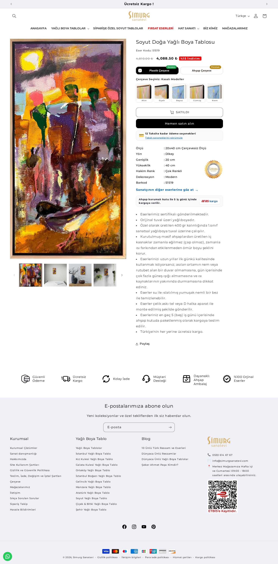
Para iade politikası (157, 557)
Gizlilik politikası (107, 557)
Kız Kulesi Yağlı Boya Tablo (94, 459)
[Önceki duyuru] (11, 4)
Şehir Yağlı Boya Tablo (91, 509)
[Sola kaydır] (14, 275)
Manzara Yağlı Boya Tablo (93, 487)
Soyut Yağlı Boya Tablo (91, 498)
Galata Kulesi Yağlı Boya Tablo (97, 464)
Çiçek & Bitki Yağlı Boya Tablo (96, 503)
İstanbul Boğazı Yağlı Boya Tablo (98, 475)
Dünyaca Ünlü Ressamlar (159, 453)
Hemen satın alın (179, 123)
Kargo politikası (205, 557)
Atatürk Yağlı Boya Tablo (93, 492)
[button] (14, 16)
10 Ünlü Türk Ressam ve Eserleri (164, 447)
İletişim (15, 492)
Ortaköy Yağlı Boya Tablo (93, 470)
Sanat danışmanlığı (23, 453)
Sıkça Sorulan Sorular (24, 498)
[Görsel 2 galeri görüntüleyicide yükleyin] (55, 275)
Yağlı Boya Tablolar (89, 447)
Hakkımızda (18, 459)
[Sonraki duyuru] (267, 4)
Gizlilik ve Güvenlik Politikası (30, 470)
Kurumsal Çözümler (23, 447)
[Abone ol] (170, 427)
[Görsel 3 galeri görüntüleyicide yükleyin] (80, 275)
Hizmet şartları (182, 557)
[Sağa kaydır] (122, 275)
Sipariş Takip (19, 503)
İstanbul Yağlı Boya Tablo (93, 453)
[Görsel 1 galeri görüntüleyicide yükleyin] (30, 275)
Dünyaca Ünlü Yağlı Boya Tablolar (165, 459)
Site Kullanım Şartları (24, 464)
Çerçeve (15, 481)
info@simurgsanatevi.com (230, 460)
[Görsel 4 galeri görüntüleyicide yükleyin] (105, 275)
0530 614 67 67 (222, 454)
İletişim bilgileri (131, 557)
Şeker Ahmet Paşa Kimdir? (160, 464)
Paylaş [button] (145, 343)
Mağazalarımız (20, 487)
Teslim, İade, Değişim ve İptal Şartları (36, 475)
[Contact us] (7, 556)
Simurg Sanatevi (83, 557)
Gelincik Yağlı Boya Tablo (93, 481)
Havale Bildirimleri (23, 509)
